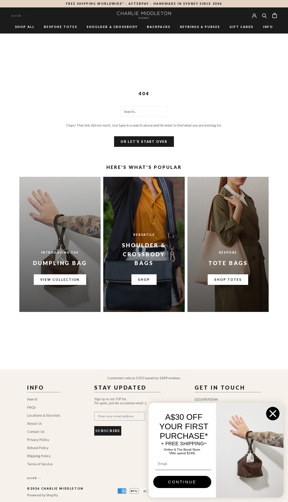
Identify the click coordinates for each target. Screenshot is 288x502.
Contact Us (36, 431)
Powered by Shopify (42, 495)
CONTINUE (182, 482)
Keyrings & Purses (200, 27)
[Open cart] (274, 15)
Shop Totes (228, 280)
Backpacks (158, 27)
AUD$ (16, 15)
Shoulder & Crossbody (112, 27)
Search (32, 399)
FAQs (31, 407)
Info (268, 27)
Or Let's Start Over (144, 141)
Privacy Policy (38, 439)
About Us (34, 423)
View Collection (60, 280)
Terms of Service (40, 464)
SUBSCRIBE (107, 431)
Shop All (25, 27)
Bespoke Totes (60, 27)
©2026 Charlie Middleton (55, 488)
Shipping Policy (39, 456)
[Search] (264, 15)
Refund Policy (37, 447)
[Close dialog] (273, 414)
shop (144, 280)
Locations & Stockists (43, 415)
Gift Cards (242, 27)
